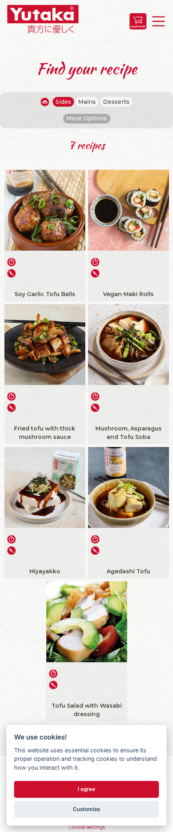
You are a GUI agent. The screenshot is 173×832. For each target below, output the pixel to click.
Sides (63, 101)
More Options (86, 118)
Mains (87, 101)
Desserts (116, 101)
